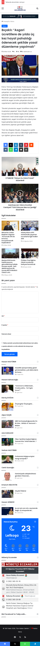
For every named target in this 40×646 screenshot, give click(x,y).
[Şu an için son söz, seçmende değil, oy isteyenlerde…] (7, 511)
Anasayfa (6, 21)
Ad (3, 316)
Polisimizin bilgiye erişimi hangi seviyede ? (24, 457)
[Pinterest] (26, 145)
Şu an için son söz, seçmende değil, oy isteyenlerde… (26, 509)
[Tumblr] (21, 145)
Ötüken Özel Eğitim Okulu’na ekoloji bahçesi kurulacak (28, 262)
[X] (11, 145)
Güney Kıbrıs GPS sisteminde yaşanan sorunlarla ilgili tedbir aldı (29, 235)
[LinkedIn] (16, 145)
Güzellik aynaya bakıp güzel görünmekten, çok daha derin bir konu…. (26, 370)
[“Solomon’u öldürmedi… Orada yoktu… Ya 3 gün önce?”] (7, 389)
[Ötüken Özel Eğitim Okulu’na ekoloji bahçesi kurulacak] (30, 253)
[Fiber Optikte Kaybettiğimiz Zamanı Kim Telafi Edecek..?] (7, 442)
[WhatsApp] (11, 150)
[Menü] (3, 9)
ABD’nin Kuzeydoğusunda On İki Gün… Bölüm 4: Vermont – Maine (26, 423)
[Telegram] (16, 150)
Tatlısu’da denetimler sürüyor (15, 2)
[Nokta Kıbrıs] (20, 8)
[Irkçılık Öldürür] (7, 494)
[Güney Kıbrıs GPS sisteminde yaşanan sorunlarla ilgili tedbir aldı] (30, 226)
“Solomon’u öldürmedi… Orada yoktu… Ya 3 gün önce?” (24, 388)
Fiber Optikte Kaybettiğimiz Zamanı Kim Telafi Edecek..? (26, 440)
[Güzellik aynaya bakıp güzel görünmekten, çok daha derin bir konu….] (7, 371)
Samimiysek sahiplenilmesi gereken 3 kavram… (25, 475)
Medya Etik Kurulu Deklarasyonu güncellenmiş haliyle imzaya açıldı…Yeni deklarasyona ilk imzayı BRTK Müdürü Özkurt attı (9, 266)
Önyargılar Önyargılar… (24, 404)
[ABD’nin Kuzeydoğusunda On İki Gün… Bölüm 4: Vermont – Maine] (7, 424)
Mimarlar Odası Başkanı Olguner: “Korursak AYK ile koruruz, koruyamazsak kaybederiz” (8, 237)
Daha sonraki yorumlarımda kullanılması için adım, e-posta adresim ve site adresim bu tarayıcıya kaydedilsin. (20, 346)
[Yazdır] (26, 150)
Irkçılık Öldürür (20, 491)
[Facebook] (6, 145)
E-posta (5, 325)
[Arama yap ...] (37, 9)
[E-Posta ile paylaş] (21, 150)
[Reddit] (31, 145)
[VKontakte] (6, 150)
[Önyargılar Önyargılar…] (7, 407)
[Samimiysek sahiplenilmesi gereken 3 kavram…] (7, 477)
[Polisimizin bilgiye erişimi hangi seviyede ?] (7, 459)
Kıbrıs (12, 21)
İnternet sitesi (6, 334)
